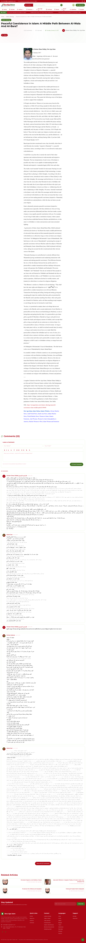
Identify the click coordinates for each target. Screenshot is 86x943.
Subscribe (80, 903)
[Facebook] (2, 932)
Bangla (60, 922)
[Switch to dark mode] (73, 5)
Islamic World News (49, 924)
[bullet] (24, 450)
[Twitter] (5, 932)
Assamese (60, 927)
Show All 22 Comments (43, 863)
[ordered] (22, 450)
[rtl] (14, 450)
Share (5, 35)
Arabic (59, 920)
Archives (32, 922)
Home (2, 16)
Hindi (59, 918)
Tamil (59, 924)
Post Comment (77, 464)
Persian (60, 931)
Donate (74, 916)
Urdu (59, 916)
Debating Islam (48, 929)
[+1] (19, 450)
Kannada (60, 929)
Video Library (47, 918)
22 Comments (28, 30)
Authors (32, 920)
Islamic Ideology (10, 16)
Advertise (75, 918)
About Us (32, 918)
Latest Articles (47, 916)
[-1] (17, 450)
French (60, 933)
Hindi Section (47, 922)
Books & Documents (49, 927)
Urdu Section (47, 920)
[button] (11, 450)
